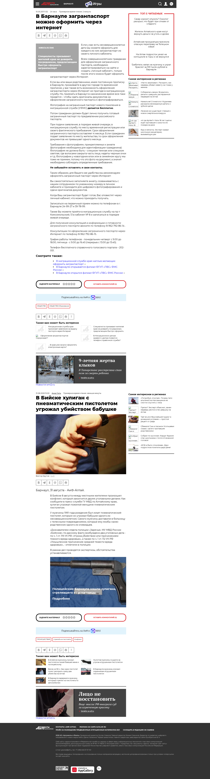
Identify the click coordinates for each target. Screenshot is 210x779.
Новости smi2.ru (45, 384)
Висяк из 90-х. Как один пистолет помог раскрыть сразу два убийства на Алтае (63, 671)
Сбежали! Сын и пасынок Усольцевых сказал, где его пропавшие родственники (157, 428)
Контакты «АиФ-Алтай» (66, 727)
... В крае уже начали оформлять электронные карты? (62, 346)
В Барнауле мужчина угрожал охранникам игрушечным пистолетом (106, 671)
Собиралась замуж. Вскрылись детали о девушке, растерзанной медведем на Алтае (155, 94)
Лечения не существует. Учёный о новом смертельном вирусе (156, 112)
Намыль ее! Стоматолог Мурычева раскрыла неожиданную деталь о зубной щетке (156, 103)
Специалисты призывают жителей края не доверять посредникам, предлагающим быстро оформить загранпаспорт (102, 329)
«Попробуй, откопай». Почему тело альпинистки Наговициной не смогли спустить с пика (156, 400)
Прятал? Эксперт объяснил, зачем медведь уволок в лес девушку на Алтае (156, 409)
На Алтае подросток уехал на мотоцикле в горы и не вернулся (151, 55)
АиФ (53, 476)
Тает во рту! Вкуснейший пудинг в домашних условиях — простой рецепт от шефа (156, 419)
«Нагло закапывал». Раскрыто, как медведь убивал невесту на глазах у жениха (157, 85)
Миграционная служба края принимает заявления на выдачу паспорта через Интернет (62, 328)
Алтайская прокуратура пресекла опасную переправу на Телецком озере (151, 44)
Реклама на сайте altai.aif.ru (93, 727)
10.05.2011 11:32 (42, 12)
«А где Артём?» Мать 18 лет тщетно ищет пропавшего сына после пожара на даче (156, 122)
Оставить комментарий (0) (105, 284)
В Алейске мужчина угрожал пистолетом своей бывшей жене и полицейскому (63, 662)
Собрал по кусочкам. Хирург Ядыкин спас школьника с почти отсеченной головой (157, 438)
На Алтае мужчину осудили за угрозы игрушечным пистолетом (108, 661)
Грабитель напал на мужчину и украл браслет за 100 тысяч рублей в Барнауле (151, 67)
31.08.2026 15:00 (42, 393)
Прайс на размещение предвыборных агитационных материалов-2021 (88, 730)
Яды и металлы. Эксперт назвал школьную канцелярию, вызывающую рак (155, 132)
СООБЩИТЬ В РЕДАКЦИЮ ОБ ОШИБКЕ (138, 730)
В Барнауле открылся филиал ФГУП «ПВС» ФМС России (89, 273)
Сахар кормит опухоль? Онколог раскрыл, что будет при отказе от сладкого (151, 21)
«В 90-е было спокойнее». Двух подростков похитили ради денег (156, 446)
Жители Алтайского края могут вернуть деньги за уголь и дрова (151, 32)
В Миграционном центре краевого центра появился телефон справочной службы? (107, 338)
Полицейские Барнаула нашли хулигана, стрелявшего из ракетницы (84, 590)
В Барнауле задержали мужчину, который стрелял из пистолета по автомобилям (63, 680)
